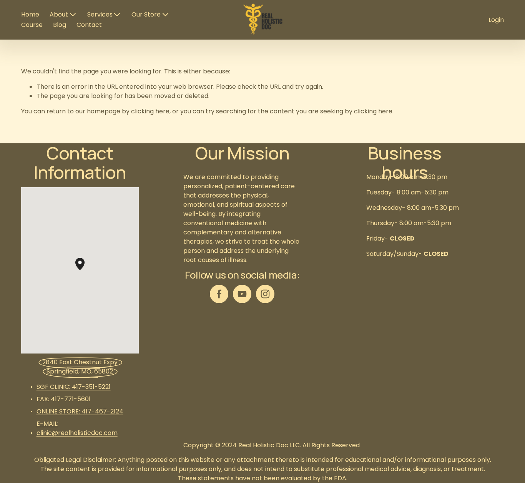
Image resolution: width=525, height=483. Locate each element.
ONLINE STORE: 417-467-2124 (80, 411)
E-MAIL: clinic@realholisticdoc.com (77, 428)
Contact (89, 24)
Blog (59, 24)
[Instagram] (265, 294)
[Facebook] (219, 294)
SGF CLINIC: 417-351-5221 (74, 386)
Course (32, 24)
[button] (84, 270)
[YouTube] (242, 294)
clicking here (150, 111)
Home (30, 14)
